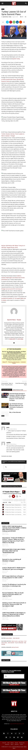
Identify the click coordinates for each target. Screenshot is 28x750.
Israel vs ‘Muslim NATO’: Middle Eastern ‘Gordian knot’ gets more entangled (13, 568)
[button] (2, 3)
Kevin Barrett (16, 638)
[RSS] (23, 733)
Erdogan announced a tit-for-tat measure (11, 289)
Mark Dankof (11, 642)
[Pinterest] (10, 22)
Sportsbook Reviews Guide (17, 746)
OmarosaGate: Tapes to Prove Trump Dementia (7, 384)
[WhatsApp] (14, 22)
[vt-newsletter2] (12, 655)
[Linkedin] (17, 22)
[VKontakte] (14, 737)
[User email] (14, 343)
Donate (16, 742)
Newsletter (7, 744)
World (6, 7)
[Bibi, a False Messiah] (5, 414)
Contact (21, 744)
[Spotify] (6, 737)
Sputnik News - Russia (7, 16)
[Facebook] (7, 733)
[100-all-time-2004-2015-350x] (14, 685)
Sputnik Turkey (16, 58)
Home (2, 7)
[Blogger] (4, 733)
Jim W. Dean (20, 338)
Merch (12, 744)
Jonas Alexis (9, 638)
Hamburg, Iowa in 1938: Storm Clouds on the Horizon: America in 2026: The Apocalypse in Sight (14, 604)
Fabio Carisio (14, 641)
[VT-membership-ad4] (14, 481)
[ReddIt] (20, 22)
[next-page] (5, 419)
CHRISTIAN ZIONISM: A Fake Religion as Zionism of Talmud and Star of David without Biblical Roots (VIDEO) (13, 614)
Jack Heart (21, 641)
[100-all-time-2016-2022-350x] (14, 692)
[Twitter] (7, 22)
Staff (8, 742)
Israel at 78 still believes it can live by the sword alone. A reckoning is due (14, 585)
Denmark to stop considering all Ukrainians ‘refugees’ (11, 560)
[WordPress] (17, 737)
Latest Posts (5, 523)
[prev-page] (2, 419)
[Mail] (11, 733)
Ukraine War (4, 407)
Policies (12, 742)
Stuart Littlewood (19, 642)
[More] (23, 22)
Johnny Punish (15, 647)
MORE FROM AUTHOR (18, 389)
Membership (21, 742)
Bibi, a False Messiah (15, 412)
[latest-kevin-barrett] (12, 630)
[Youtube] (21, 737)
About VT (4, 362)
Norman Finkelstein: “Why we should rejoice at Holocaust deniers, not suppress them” (12, 594)
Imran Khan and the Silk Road (21, 384)
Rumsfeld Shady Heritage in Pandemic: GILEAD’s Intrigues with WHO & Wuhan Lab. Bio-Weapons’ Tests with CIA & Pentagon (17, 397)
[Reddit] (15, 733)
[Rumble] (19, 733)
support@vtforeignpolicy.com (17, 723)
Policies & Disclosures (14, 362)
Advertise (17, 744)
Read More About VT (16, 720)
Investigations (4, 397)
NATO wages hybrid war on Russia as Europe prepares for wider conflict (13, 576)
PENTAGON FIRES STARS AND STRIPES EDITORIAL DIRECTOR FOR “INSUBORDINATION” (13, 551)
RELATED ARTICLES (6, 389)
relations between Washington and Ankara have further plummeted (13, 277)
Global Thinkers (5, 660)
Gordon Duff (12, 338)
